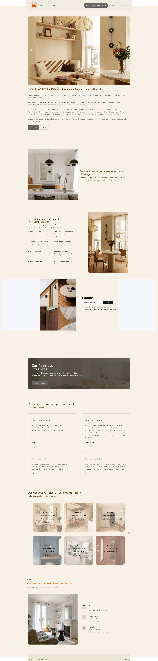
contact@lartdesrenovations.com (98, 610)
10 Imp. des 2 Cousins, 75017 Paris (98, 632)
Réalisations (33, 127)
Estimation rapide (39, 383)
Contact (44, 127)
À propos (112, 5)
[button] (31, 50)
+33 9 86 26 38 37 (94, 621)
